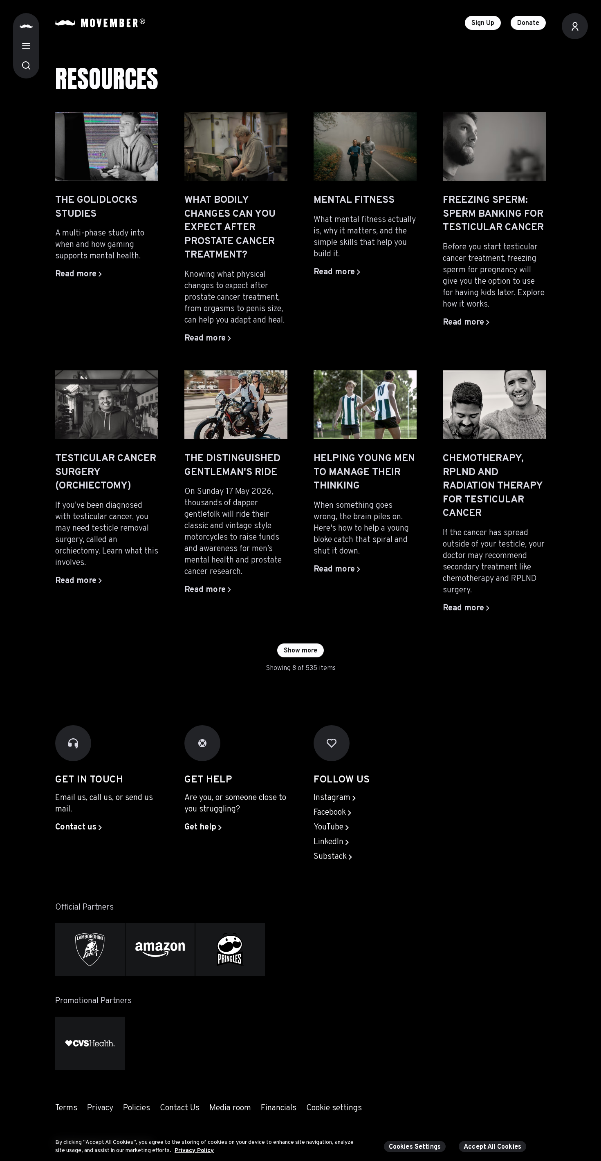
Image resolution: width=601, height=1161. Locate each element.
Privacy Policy (194, 1150)
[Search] (26, 65)
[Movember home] (100, 23)
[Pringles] (230, 949)
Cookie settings (334, 1108)
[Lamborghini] (90, 949)
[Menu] (26, 46)
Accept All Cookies (492, 1147)
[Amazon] (160, 949)
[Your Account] (575, 26)
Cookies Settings (415, 1147)
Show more (300, 651)
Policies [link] (136, 1108)
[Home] (26, 26)
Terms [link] (66, 1108)
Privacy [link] (100, 1108)
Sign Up (482, 23)
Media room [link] (230, 1108)
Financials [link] (278, 1108)
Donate (528, 23)
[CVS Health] (90, 1043)
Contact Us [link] (180, 1108)
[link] (78, 827)
